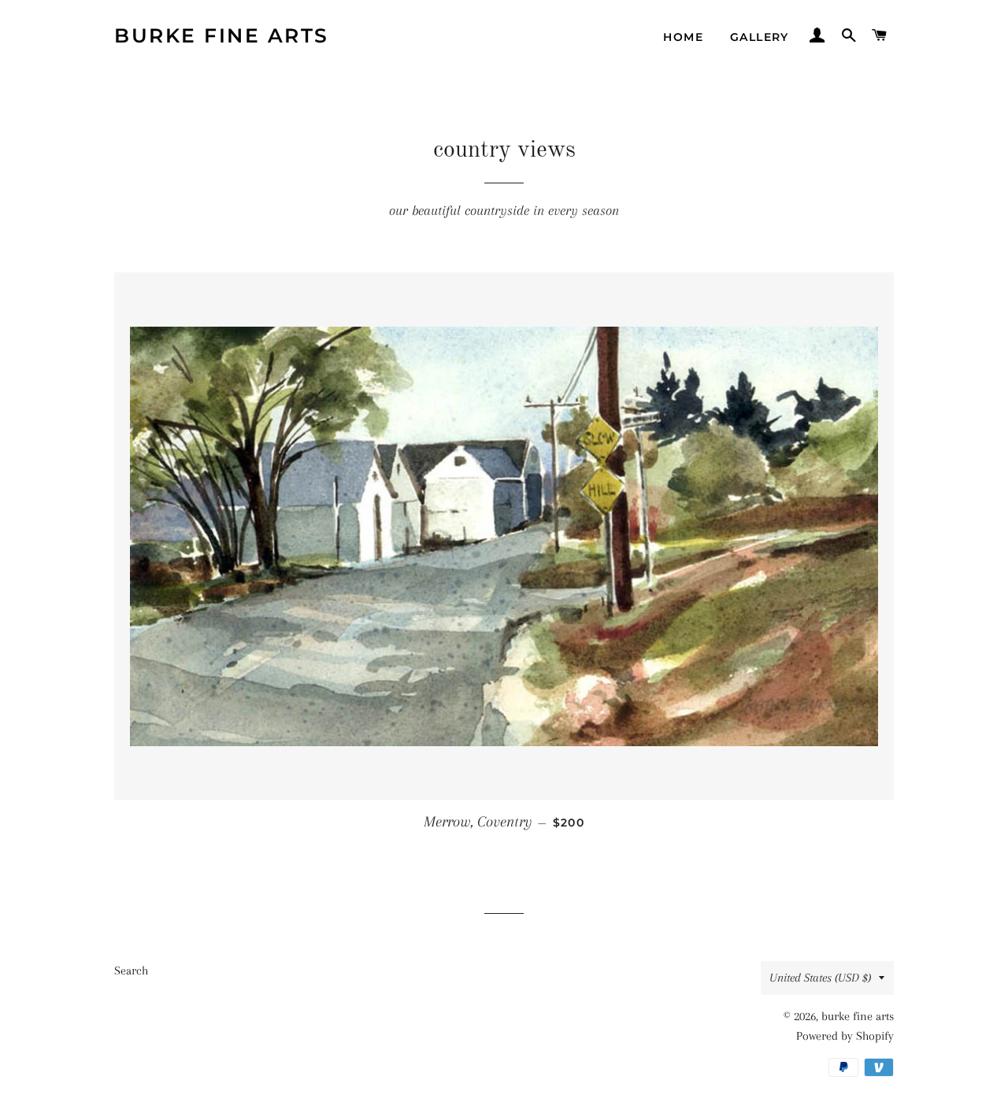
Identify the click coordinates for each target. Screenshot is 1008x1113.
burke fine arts (221, 35)
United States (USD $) (820, 978)
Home (683, 37)
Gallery (759, 37)
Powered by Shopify (845, 1036)
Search (131, 970)
